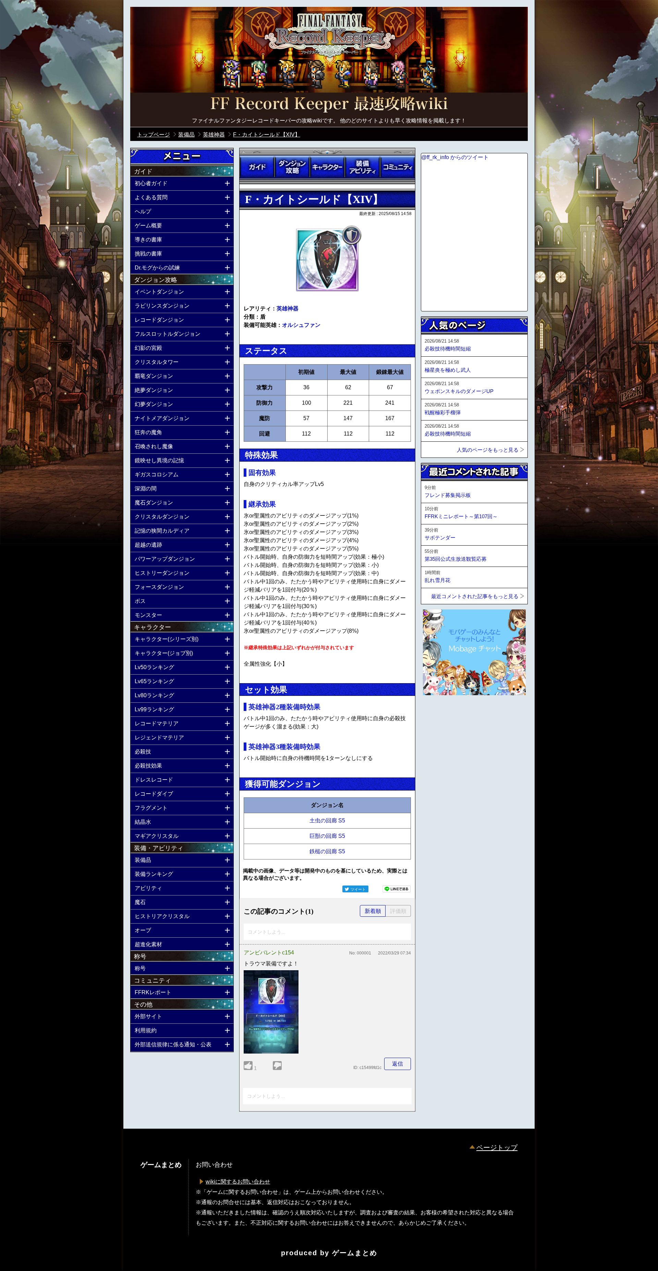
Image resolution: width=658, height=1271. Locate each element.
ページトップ (496, 1147)
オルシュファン (301, 325)
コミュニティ (397, 167)
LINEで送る (396, 889)
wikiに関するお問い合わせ (238, 1182)
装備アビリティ (362, 167)
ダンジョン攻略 (292, 167)
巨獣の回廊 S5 (327, 836)
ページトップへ (438, 713)
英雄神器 (287, 308)
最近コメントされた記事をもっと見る (475, 596)
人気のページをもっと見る (488, 450)
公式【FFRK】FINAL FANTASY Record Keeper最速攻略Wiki (329, 104)
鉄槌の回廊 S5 (327, 851)
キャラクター (327, 167)
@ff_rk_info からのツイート (455, 157)
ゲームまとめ (354, 1253)
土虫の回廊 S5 (327, 820)
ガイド (257, 167)
